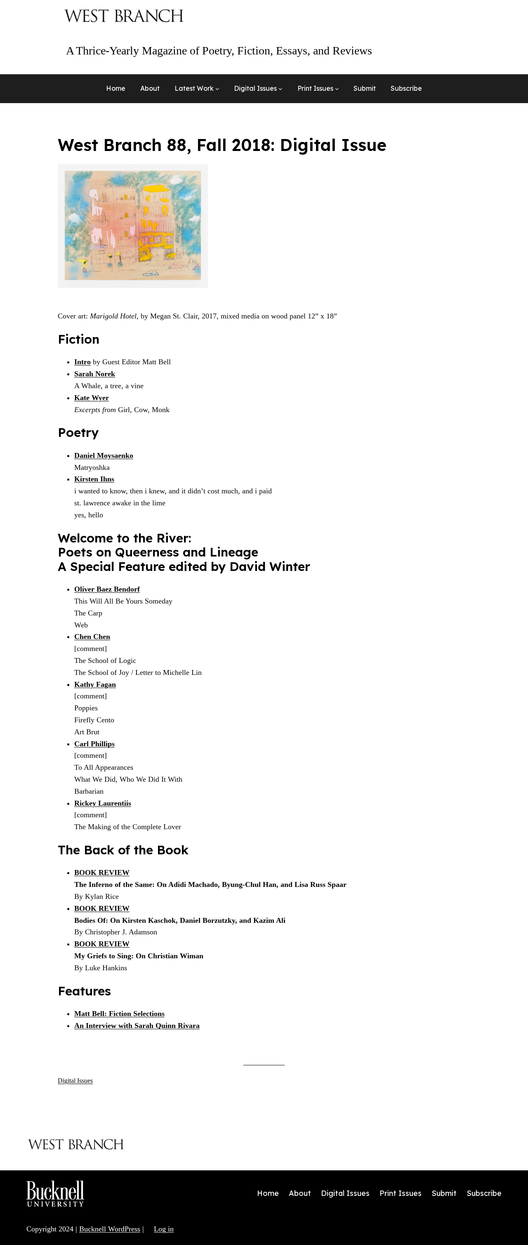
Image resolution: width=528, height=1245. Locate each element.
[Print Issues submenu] (337, 89)
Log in (164, 1229)
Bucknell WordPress (109, 1229)
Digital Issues (75, 1080)
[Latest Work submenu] (217, 89)
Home (115, 88)
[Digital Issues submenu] (280, 89)
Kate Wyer (91, 398)
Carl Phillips (94, 744)
